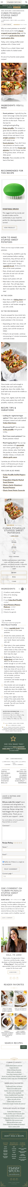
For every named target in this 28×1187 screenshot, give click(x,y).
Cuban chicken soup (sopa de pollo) (14, 1113)
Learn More (13, 972)
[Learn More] (14, 939)
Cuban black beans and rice (14, 1065)
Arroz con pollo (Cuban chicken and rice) (14, 1076)
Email (4, 854)
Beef (7, 758)
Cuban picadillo (8, 128)
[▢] (2, 592)
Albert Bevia (5, 899)
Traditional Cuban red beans (14, 1086)
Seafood (14, 1156)
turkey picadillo (8, 429)
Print (14, 572)
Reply (24, 899)
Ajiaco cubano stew (14, 1126)
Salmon (14, 1154)
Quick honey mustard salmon (14, 1097)
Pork (14, 1152)
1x (22, 588)
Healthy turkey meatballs (14, 1093)
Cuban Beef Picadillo (15, 600)
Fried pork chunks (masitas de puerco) (14, 1103)
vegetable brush (8, 266)
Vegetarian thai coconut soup (14, 1120)
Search (23, 1047)
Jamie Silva (5, 20)
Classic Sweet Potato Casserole (14, 490)
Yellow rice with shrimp (14, 1099)
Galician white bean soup (14, 1122)
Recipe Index (8, 10)
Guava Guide (22, 1157)
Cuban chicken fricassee (14, 1070)
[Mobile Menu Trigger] (2, 2)
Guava (14, 1150)
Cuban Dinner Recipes (18, 10)
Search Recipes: (14, 1043)
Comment (6, 825)
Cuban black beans (9, 423)
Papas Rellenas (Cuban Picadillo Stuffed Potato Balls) (6, 776)
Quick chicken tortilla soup (14, 1116)
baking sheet (18, 299)
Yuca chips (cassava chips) (14, 1074)
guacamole (20, 445)
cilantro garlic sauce (10, 457)
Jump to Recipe (7, 24)
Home (2, 10)
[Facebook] (10, 978)
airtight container (9, 138)
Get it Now (17, 7)
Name (4, 847)
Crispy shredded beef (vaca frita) (14, 1095)
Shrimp (14, 1158)
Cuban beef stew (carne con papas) (14, 1118)
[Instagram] (14, 978)
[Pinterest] (17, 978)
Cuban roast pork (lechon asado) (14, 1090)
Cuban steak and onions (14, 1101)
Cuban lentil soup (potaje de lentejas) (14, 1124)
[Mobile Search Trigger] (26, 2)
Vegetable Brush (11, 209)
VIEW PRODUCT (9, 227)
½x (19, 588)
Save (14, 581)
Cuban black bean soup (14, 1111)
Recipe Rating (7, 843)
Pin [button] (15, 577)
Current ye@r (7, 873)
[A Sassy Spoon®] (14, 1171)
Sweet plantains (8, 143)
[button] (7, 525)
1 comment (7, 764)
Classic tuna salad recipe (14, 1088)
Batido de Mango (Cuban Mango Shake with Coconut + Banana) (21, 776)
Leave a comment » (18, 764)
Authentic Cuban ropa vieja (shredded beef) (14, 1078)
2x (25, 588)
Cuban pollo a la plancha (14, 1072)
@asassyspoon (22, 748)
